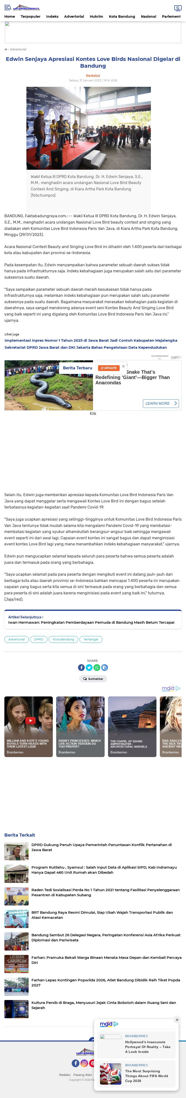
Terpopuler (30, 16)
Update (110, 368)
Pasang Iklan (82, 1075)
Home (9, 16)
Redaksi (64, 1075)
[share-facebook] (81, 667)
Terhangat (91, 639)
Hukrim (96, 16)
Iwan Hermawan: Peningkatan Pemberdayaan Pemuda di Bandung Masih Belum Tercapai (91, 622)
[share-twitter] (89, 667)
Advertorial (74, 16)
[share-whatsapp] (96, 667)
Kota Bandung (122, 16)
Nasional (148, 16)
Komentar (95, 679)
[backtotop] (93, 1041)
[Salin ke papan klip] (104, 667)
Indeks (52, 16)
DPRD (38, 639)
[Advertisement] (93, 450)
